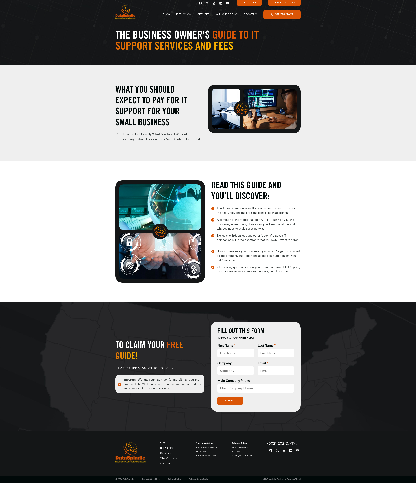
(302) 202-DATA (163, 368)
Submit (230, 401)
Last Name (267, 345)
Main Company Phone (233, 381)
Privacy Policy (174, 479)
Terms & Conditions (151, 479)
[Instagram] (214, 3)
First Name (226, 345)
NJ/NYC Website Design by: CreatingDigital (281, 479)
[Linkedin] (221, 3)
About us (250, 14)
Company (224, 363)
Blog (166, 14)
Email (263, 363)
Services (203, 14)
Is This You (183, 14)
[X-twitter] (207, 3)
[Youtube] (227, 3)
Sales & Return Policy (199, 479)
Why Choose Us (226, 14)
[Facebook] (200, 3)
